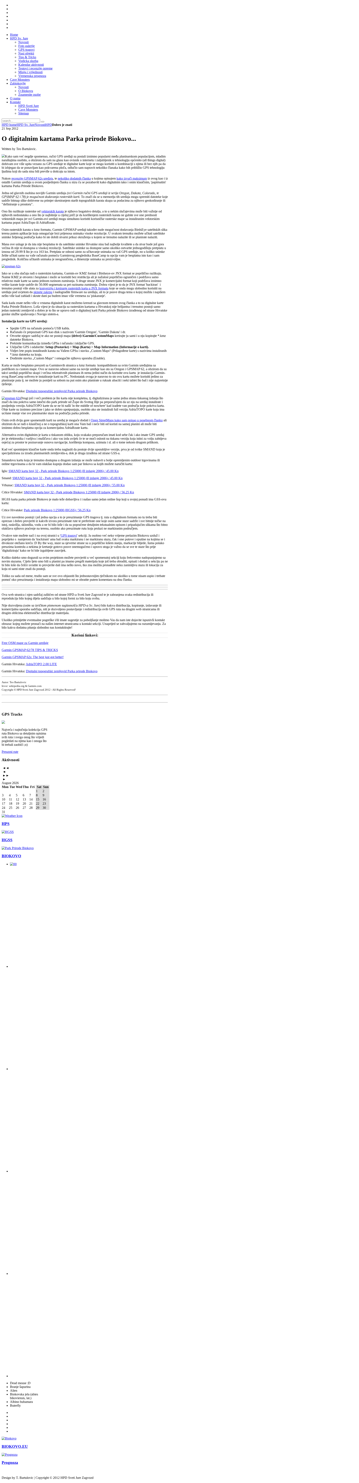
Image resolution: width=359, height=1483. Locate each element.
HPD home (9, 125)
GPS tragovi (69, 535)
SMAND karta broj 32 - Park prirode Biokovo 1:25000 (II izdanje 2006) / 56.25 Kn (79, 492)
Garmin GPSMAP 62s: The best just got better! (33, 657)
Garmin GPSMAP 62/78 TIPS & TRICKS (30, 650)
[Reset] (42, 121)
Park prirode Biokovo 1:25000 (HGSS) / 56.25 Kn (57, 510)
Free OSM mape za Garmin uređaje (25, 643)
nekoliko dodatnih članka (74, 178)
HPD (48, 125)
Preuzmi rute (10, 751)
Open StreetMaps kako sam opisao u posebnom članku (127, 420)
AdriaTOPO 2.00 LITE (41, 664)
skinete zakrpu (42, 292)
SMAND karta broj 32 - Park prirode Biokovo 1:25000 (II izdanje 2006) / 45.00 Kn (64, 471)
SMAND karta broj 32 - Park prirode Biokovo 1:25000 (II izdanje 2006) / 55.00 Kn (70, 485)
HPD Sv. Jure (26, 125)
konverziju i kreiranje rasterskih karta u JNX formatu (73, 288)
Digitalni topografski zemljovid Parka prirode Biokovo (61, 391)
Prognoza (10, 1462)
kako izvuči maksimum (132, 178)
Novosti (40, 125)
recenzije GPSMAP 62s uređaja (32, 178)
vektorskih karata (52, 211)
